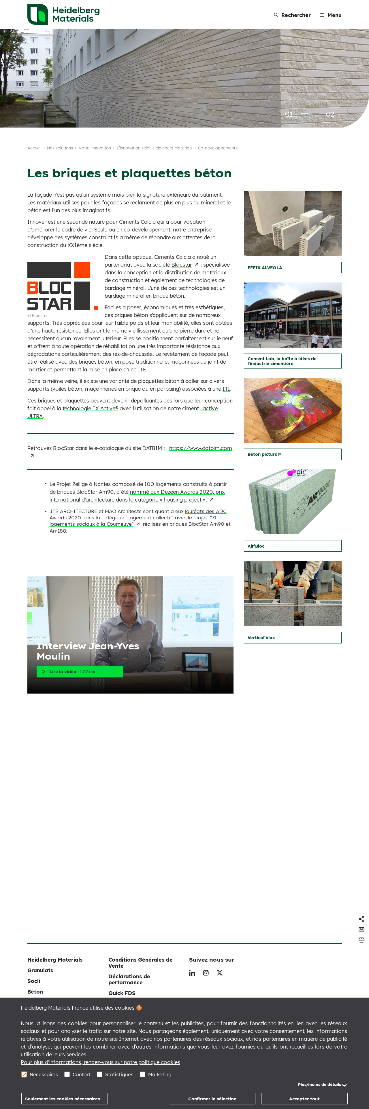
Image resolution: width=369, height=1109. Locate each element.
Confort (82, 1074)
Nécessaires (44, 1074)
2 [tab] (315, 114)
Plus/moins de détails (319, 1084)
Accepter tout (304, 1099)
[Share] (361, 919)
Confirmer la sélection (212, 1099)
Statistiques (119, 1074)
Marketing (160, 1074)
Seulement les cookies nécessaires (62, 1099)
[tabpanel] (184, 79)
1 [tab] (304, 114)
